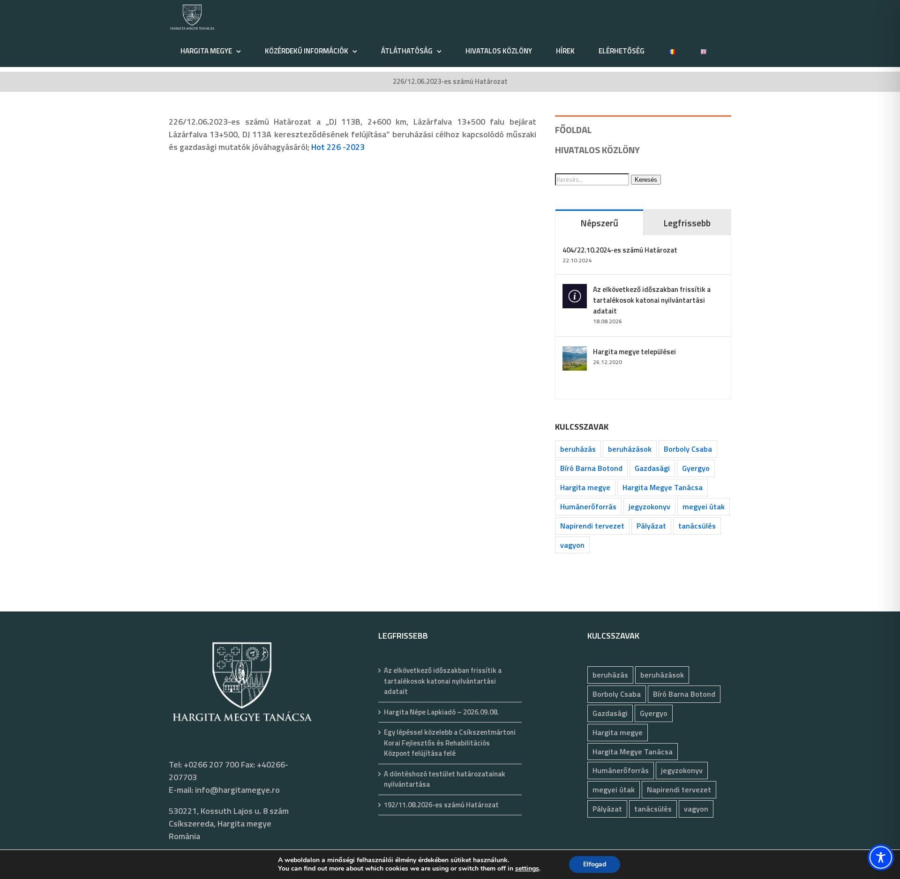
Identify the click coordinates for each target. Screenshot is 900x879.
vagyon (572, 545)
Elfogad (594, 864)
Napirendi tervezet (592, 525)
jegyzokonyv (649, 506)
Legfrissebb (687, 223)
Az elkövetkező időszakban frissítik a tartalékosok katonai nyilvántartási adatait (652, 300)
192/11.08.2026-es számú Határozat (441, 805)
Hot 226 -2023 (338, 147)
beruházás (578, 448)
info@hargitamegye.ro (237, 789)
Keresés (646, 179)
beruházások (630, 448)
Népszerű (599, 223)
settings (527, 868)
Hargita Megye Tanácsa (662, 487)
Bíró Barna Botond (591, 468)
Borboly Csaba (688, 448)
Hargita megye (585, 487)
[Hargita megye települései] (574, 352)
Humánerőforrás (588, 506)
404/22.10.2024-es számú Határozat (619, 250)
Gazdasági (652, 468)
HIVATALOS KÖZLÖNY (597, 149)
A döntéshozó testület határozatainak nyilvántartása (444, 779)
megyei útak (703, 506)
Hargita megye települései (634, 351)
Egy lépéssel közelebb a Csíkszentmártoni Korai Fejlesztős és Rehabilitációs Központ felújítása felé (450, 743)
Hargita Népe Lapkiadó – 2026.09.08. (441, 712)
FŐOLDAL (573, 129)
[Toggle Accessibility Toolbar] (881, 857)
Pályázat (651, 525)
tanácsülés (697, 525)
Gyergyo (696, 468)
